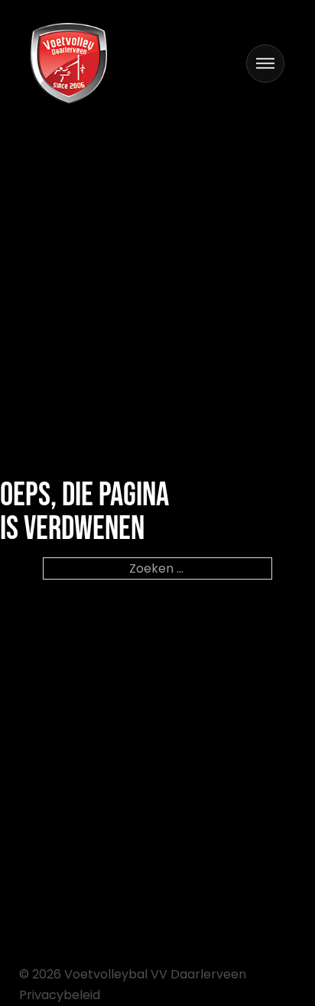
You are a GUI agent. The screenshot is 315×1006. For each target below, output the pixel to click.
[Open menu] (265, 63)
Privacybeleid (59, 995)
